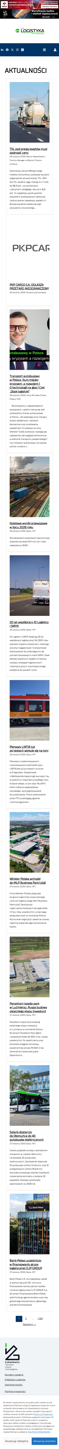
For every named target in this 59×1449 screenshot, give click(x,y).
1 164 (40, 1318)
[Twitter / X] (12, 50)
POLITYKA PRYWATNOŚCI (39, 1432)
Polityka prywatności (15, 1391)
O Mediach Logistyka (15, 1380)
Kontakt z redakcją (14, 1375)
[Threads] (22, 50)
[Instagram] (17, 50)
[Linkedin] (2, 50)
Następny (29, 1324)
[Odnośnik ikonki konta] (55, 50)
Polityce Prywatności (43, 1414)
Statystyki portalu (13, 1385)
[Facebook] (7, 50)
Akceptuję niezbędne (16, 1441)
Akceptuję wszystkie (44, 1441)
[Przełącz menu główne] (44, 49)
